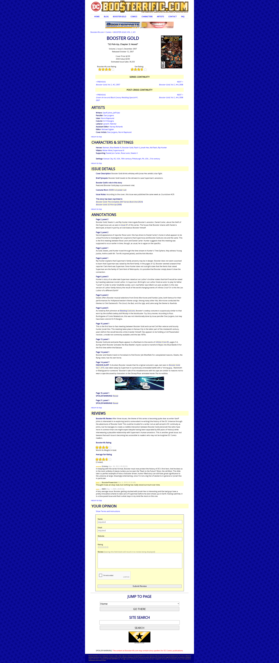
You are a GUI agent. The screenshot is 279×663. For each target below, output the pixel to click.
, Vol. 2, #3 (124, 32)
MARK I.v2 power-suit (117, 190)
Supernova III (118, 150)
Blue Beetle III (115, 147)
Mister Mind (107, 150)
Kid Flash (153, 147)
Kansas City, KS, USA (111, 158)
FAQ (182, 16)
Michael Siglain (108, 129)
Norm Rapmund (107, 118)
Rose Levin (125, 153)
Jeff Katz (116, 113)
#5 (162, 342)
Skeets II (134, 153)
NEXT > (180, 82)
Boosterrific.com (97, 32)
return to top (96, 136)
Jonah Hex (145, 147)
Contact (172, 16)
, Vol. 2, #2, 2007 (108, 84)
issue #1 (124, 225)
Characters (147, 16)
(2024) (119, 202)
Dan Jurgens (109, 115)
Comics (134, 16)
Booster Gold (119, 16)
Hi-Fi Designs (108, 121)
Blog (106, 16)
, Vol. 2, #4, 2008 (171, 84)
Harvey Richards (116, 126)
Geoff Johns (107, 113)
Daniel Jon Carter (113, 153)
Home (97, 16)
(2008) (109, 204)
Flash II (137, 147)
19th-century (126, 158)
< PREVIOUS (101, 82)
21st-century (155, 158)
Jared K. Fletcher (110, 124)
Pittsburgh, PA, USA (140, 158)
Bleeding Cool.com (127, 311)
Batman (106, 147)
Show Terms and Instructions (108, 511)
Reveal (115, 396)
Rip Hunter (162, 147)
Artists (160, 16)
